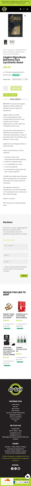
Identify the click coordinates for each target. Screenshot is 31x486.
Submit (24, 276)
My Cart (15, 406)
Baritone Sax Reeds (8, 52)
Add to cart (16, 88)
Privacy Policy (15, 419)
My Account (15, 409)
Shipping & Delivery (15, 415)
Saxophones (11, 50)
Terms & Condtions (15, 417)
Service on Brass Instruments (15, 413)
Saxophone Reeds (21, 50)
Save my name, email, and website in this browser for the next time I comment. (15, 269)
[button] (25, 15)
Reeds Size (6, 79)
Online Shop (15, 404)
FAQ (15, 421)
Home (4, 50)
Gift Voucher (16, 411)
